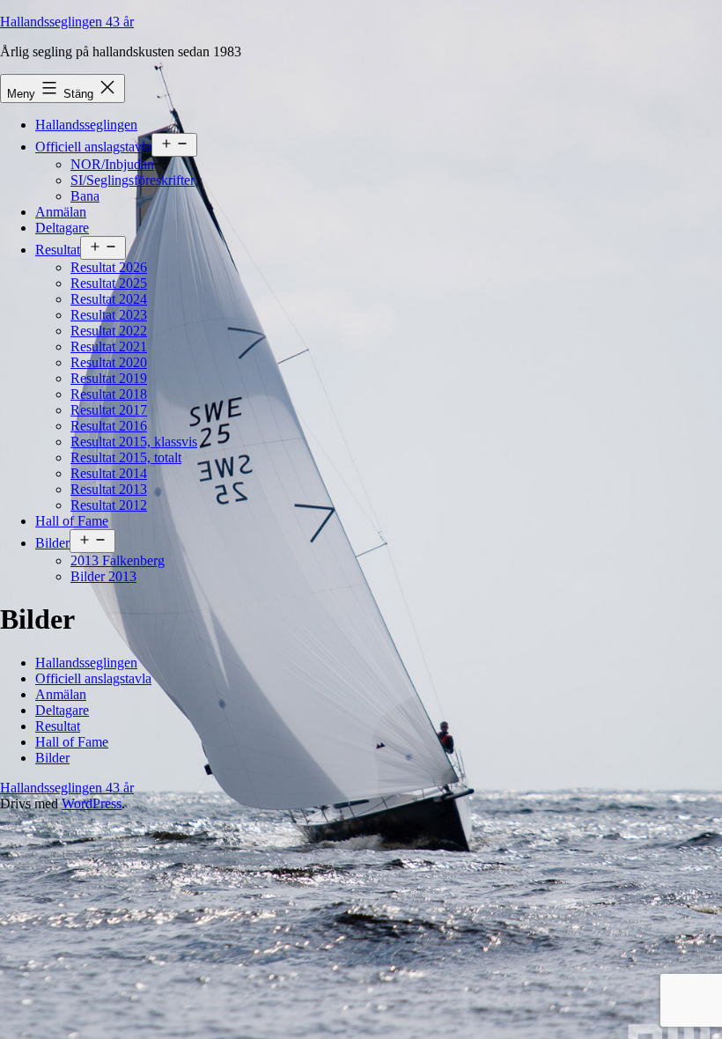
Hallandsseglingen (86, 124)
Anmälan (60, 211)
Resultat (57, 249)
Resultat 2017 (108, 409)
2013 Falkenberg (117, 560)
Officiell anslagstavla (93, 146)
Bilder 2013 (103, 576)
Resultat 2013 (108, 489)
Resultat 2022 (108, 330)
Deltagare (62, 227)
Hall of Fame (71, 520)
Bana (84, 195)
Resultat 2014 (108, 473)
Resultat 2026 (108, 267)
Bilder (52, 542)
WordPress (92, 803)
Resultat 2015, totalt (125, 457)
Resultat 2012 (108, 504)
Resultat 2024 (108, 298)
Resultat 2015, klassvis (133, 441)
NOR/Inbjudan (112, 164)
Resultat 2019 (108, 378)
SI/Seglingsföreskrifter (132, 180)
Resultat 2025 (108, 283)
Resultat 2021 (108, 346)
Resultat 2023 (108, 314)
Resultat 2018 (108, 394)
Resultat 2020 (108, 362)
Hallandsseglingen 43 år (67, 21)
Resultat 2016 (108, 425)
